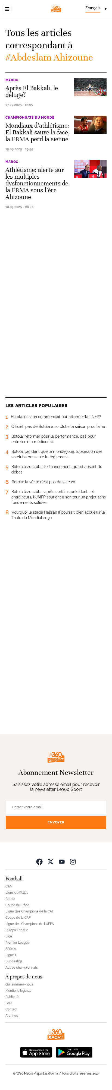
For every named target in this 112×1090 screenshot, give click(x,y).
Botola (10, 899)
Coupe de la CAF (18, 918)
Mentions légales (18, 991)
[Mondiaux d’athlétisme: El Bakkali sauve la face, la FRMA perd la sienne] (90, 125)
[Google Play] (73, 1052)
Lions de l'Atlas (16, 893)
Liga (8, 936)
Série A (10, 949)
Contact (11, 1009)
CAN (8, 886)
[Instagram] (73, 861)
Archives (11, 1016)
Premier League (17, 942)
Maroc (11, 80)
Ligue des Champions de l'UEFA (29, 924)
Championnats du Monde (29, 117)
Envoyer (56, 822)
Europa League (16, 930)
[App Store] (36, 1052)
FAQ (8, 1003)
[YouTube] (61, 861)
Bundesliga (14, 961)
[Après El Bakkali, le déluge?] (90, 87)
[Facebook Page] (39, 861)
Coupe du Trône (17, 905)
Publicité (11, 997)
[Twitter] (50, 861)
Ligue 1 (10, 955)
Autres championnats (21, 967)
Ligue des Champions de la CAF (29, 911)
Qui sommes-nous (19, 984)
